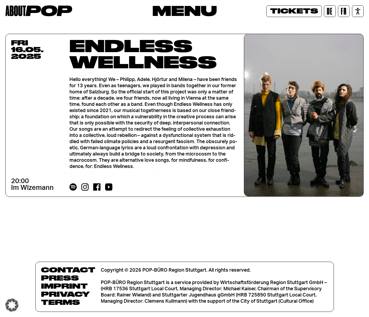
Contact (68, 270)
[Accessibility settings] (357, 11)
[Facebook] (97, 187)
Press (60, 278)
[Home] (38, 10)
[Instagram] (85, 187)
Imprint (64, 286)
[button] (12, 305)
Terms (60, 302)
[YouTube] (109, 187)
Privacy (65, 294)
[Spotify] (73, 187)
